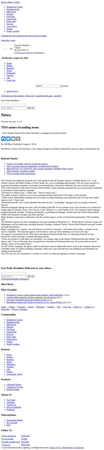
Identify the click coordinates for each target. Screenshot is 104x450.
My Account (11, 422)
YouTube (25, 442)
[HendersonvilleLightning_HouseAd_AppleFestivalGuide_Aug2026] (31, 96)
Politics (9, 66)
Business (10, 68)
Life (8, 78)
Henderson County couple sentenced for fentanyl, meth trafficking (34, 295)
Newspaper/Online (14, 420)
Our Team (10, 400)
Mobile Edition (12, 389)
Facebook (25, 436)
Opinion (10, 75)
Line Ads (67, 307)
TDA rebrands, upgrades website (20, 171)
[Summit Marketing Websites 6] (15, 279)
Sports (9, 70)
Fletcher (9, 14)
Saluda (9, 29)
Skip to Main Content (10, 2)
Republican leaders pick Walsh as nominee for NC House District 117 (36, 302)
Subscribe (5, 40)
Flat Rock (10, 16)
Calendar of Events (14, 387)
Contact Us (89, 307)
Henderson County (14, 7)
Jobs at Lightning (13, 407)
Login (12, 40)
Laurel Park (11, 19)
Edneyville (11, 21)
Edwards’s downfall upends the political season (26, 300)
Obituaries (10, 73)
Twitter (24, 439)
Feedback (10, 409)
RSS (8, 425)
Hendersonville (13, 9)
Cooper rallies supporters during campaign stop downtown (31, 297)
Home (9, 63)
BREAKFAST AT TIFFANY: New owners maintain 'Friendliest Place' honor (39, 168)
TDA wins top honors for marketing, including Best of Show (32, 166)
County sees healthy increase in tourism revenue (27, 164)
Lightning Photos (13, 384)
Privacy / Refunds (19, 309)
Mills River (11, 12)
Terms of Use (55, 447)
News (9, 355)
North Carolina (12, 31)
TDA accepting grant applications (20, 173)
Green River (11, 26)
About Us (77, 307)
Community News (14, 374)
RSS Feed (25, 445)
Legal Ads (10, 80)
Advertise (10, 402)
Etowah (9, 24)
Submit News (12, 91)
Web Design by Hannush (73, 447)
